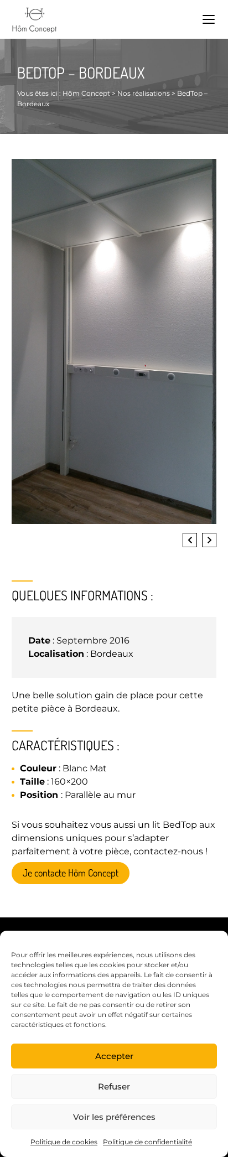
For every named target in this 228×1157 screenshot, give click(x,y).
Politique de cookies (63, 1142)
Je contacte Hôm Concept (70, 873)
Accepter (114, 1056)
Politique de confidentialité (147, 1142)
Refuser (114, 1086)
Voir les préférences (114, 1117)
